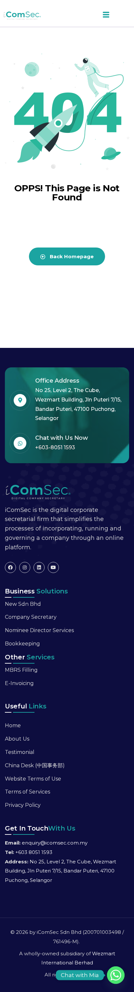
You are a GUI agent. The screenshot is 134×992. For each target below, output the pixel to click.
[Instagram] (24, 567)
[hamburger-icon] (103, 14)
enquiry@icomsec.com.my (54, 843)
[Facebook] (10, 567)
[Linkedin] (39, 567)
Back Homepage (71, 256)
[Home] (38, 491)
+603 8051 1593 (33, 852)
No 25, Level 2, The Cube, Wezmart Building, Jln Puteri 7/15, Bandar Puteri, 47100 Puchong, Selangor (60, 871)
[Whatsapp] (116, 975)
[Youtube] (53, 567)
